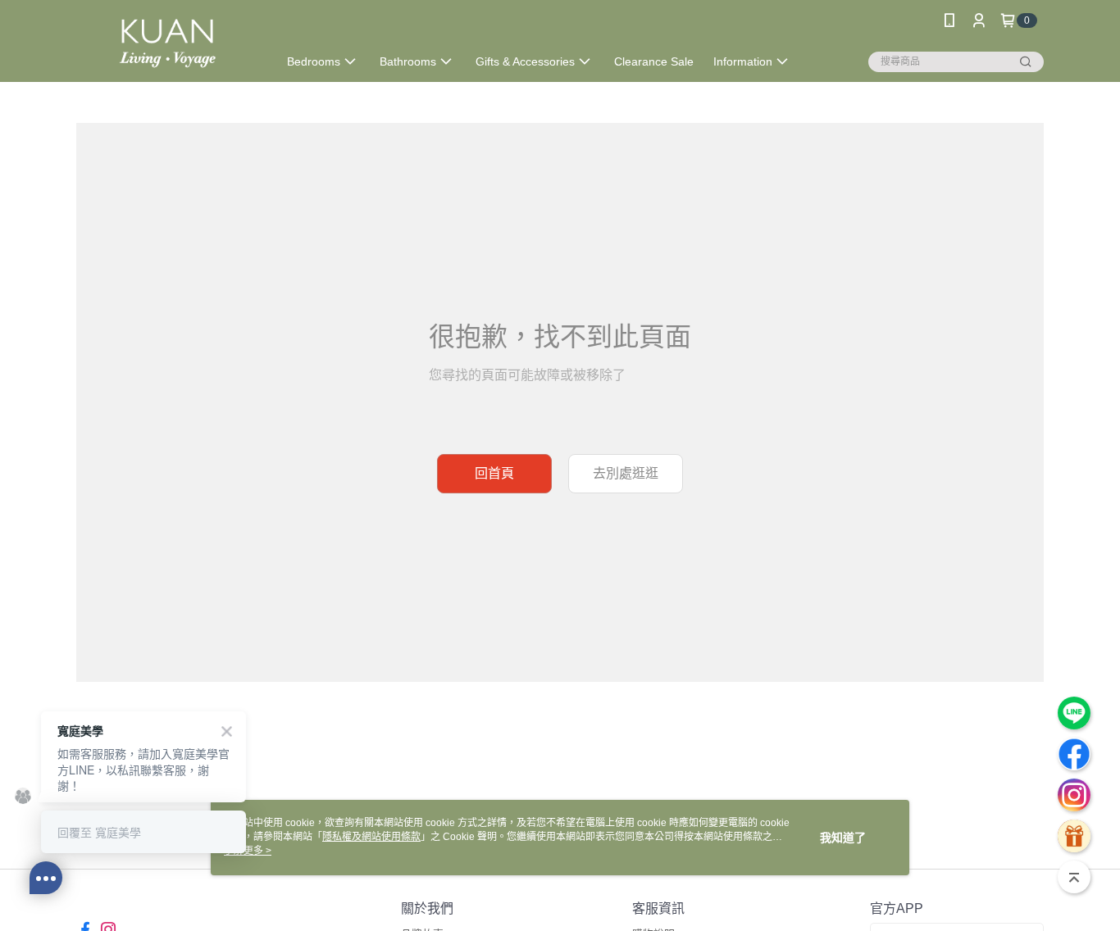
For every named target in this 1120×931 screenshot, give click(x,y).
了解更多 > (247, 850)
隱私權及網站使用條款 (371, 836)
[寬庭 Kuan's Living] (167, 43)
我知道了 (843, 837)
